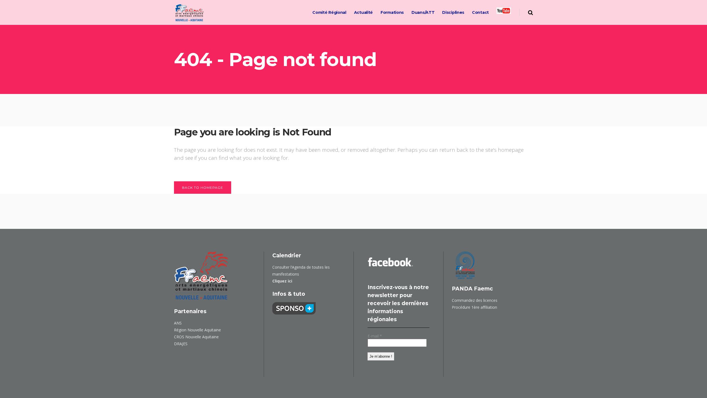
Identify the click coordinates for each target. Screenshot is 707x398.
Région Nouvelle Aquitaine (197, 329)
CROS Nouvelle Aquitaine (196, 336)
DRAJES (181, 343)
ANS (178, 323)
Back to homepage (202, 187)
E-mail (375, 336)
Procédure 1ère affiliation (474, 307)
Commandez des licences (474, 300)
